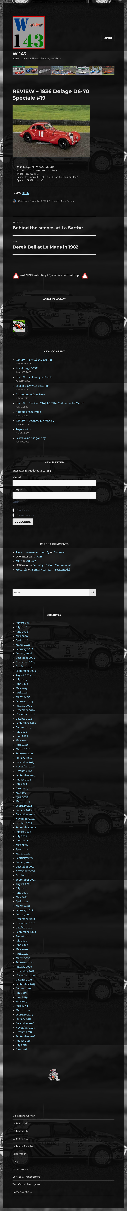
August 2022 (23, 831)
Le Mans (55, 201)
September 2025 (26, 670)
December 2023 (25, 762)
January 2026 (24, 653)
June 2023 (22, 788)
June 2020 (22, 944)
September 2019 (26, 984)
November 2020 (25, 923)
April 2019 (22, 1005)
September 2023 (26, 775)
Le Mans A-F (20, 1123)
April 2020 (22, 953)
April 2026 (22, 640)
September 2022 (26, 827)
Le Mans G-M (20, 1131)
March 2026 (23, 644)
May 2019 (21, 1001)
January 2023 (24, 810)
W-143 (19, 53)
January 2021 (23, 914)
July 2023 (21, 783)
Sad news (60, 552)
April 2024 (22, 744)
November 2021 (25, 871)
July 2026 (21, 627)
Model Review (67, 201)
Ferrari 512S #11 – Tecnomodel (52, 565)
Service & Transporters (26, 1176)
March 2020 (23, 958)
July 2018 (21, 1045)
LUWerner (22, 201)
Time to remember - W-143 (33, 552)
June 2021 (22, 892)
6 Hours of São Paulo (28, 411)
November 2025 (25, 662)
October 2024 (24, 718)
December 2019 (25, 971)
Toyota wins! (24, 429)
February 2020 (24, 962)
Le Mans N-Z (20, 1138)
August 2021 (23, 884)
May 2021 (21, 897)
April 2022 (22, 849)
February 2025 (24, 701)
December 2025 (25, 657)
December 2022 (25, 814)
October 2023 (24, 770)
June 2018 (22, 1049)
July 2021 (21, 888)
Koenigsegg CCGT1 (27, 368)
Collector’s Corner (24, 1115)
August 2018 (23, 1040)
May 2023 (22, 792)
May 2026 (22, 636)
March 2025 (23, 696)
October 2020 (24, 927)
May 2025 (22, 688)
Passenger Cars (22, 1191)
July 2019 (21, 992)
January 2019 (24, 1018)
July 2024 (21, 731)
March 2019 (23, 1010)
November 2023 (25, 766)
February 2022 (24, 857)
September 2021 (25, 879)
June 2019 (22, 997)
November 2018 (25, 1027)
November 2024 (25, 714)
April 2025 (22, 692)
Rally (15, 1161)
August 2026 (23, 622)
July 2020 (21, 940)
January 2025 (24, 705)
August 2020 (23, 936)
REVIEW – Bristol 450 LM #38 (34, 359)
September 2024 (26, 723)
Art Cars (37, 556)
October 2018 (24, 1032)
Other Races (20, 1169)
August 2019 (23, 988)
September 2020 (26, 931)
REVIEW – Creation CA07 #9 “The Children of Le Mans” (50, 403)
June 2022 (22, 840)
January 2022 (24, 862)
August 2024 (23, 727)
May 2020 (22, 949)
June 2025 (22, 683)
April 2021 (22, 901)
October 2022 (24, 823)
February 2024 (24, 753)
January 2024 (24, 757)
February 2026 (25, 649)
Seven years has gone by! (31, 438)
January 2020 (24, 966)
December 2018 (25, 1023)
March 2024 (23, 749)
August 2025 (23, 675)
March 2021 (23, 905)
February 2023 (24, 805)
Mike (19, 560)
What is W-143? (54, 299)
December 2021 (25, 866)
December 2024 (25, 709)
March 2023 (23, 801)
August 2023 (23, 779)
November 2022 (25, 818)
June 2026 (22, 631)
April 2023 (22, 797)
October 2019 (24, 979)
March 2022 (23, 853)
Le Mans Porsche (23, 1146)
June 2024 (22, 736)
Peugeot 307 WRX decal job (32, 385)
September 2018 (25, 1036)
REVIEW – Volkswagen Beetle (34, 377)
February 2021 (24, 910)
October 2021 (24, 875)
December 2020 (25, 918)
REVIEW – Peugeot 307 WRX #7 (35, 420)
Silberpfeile (19, 1153)
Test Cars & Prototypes (26, 1184)
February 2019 (24, 1014)
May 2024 (22, 740)
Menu (108, 38)
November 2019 (25, 975)
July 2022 (21, 836)
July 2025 (21, 679)
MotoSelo (22, 569)
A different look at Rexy (30, 394)
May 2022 (22, 844)
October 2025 (24, 666)
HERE (25, 192)
